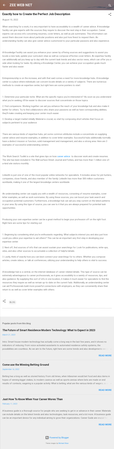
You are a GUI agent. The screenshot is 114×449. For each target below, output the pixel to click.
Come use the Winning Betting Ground (25, 364)
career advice (63, 156)
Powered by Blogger (59, 437)
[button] (110, 15)
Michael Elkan (63, 443)
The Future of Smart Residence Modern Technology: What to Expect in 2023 (48, 330)
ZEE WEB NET (21, 5)
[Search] (110, 6)
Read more (105, 355)
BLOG (12, 302)
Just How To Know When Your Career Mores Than (32, 399)
